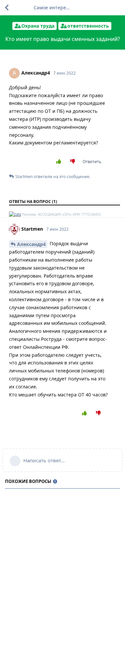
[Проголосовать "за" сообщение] (60, 161)
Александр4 (31, 244)
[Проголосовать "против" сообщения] (74, 161)
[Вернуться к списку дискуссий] (6, 7)
